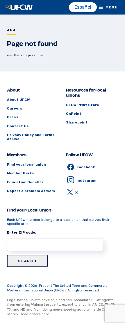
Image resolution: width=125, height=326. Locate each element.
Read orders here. (35, 314)
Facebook (85, 167)
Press (12, 117)
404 (11, 30)
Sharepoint (77, 122)
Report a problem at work (31, 191)
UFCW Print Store (82, 105)
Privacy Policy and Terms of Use (31, 137)
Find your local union (26, 164)
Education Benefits (25, 182)
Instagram (86, 180)
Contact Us (18, 126)
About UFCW (18, 100)
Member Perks (20, 173)
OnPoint (73, 114)
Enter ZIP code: (21, 232)
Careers (14, 108)
